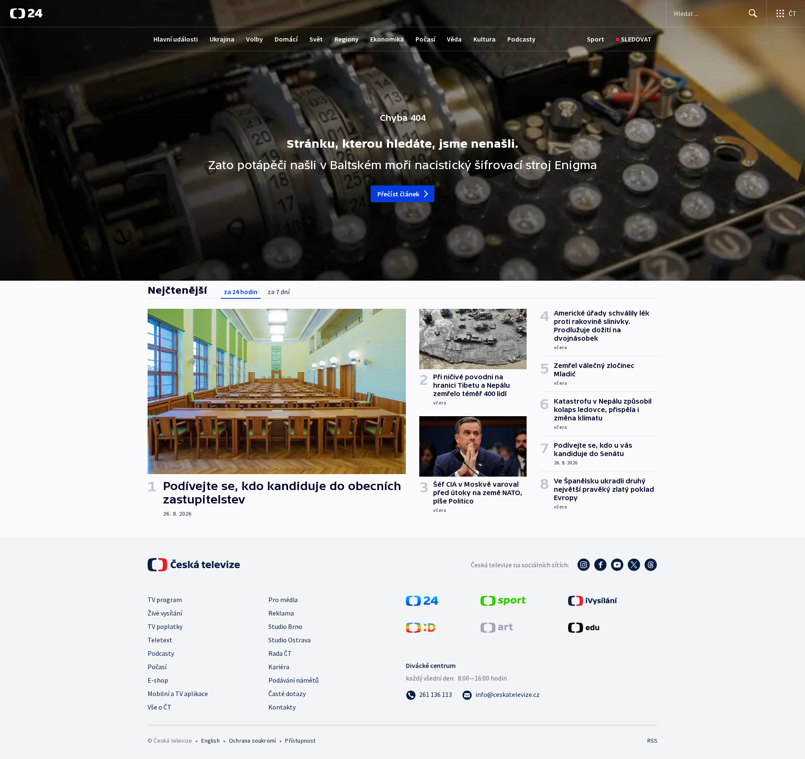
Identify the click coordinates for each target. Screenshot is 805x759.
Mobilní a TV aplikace (178, 693)
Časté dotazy (287, 693)
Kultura (484, 39)
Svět (316, 39)
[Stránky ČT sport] (503, 600)
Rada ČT (280, 653)
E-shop (158, 680)
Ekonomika (387, 39)
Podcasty (521, 39)
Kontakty (282, 707)
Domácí (286, 39)
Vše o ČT (159, 707)
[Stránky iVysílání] (592, 600)
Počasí (425, 39)
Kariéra (278, 666)
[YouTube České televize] (617, 564)
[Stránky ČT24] (422, 600)
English (210, 740)
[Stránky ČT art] (496, 627)
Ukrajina (222, 39)
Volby (254, 39)
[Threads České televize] (650, 564)
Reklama (281, 613)
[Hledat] (753, 13)
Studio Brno (285, 626)
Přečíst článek (398, 194)
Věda (454, 39)
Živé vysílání (165, 613)
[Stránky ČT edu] (583, 627)
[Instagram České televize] (583, 564)
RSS (652, 740)
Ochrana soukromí (252, 740)
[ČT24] (26, 13)
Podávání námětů (293, 680)
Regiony (346, 39)
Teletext (160, 640)
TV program (165, 599)
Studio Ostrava (289, 640)
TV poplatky (165, 626)
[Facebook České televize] (600, 564)
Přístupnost (300, 740)
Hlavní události (175, 39)
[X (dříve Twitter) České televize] (634, 564)
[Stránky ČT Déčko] (421, 627)
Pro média (283, 599)
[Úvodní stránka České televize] (195, 564)
